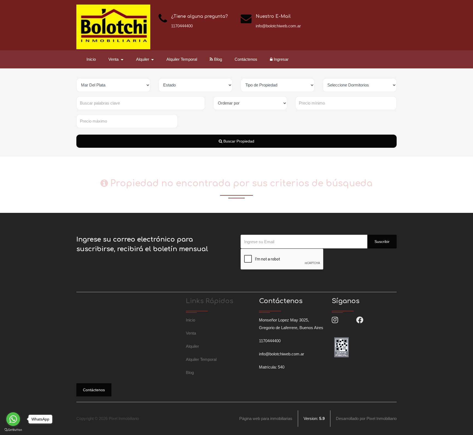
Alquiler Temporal (181, 59)
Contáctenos (246, 59)
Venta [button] (114, 59)
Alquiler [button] (143, 59)
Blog (217, 59)
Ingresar (281, 59)
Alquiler (192, 346)
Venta (191, 333)
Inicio (91, 59)
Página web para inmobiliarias (265, 418)
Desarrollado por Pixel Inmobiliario (366, 418)
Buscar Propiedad (238, 141)
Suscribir (382, 241)
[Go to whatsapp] (13, 419)
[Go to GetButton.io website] (13, 429)
